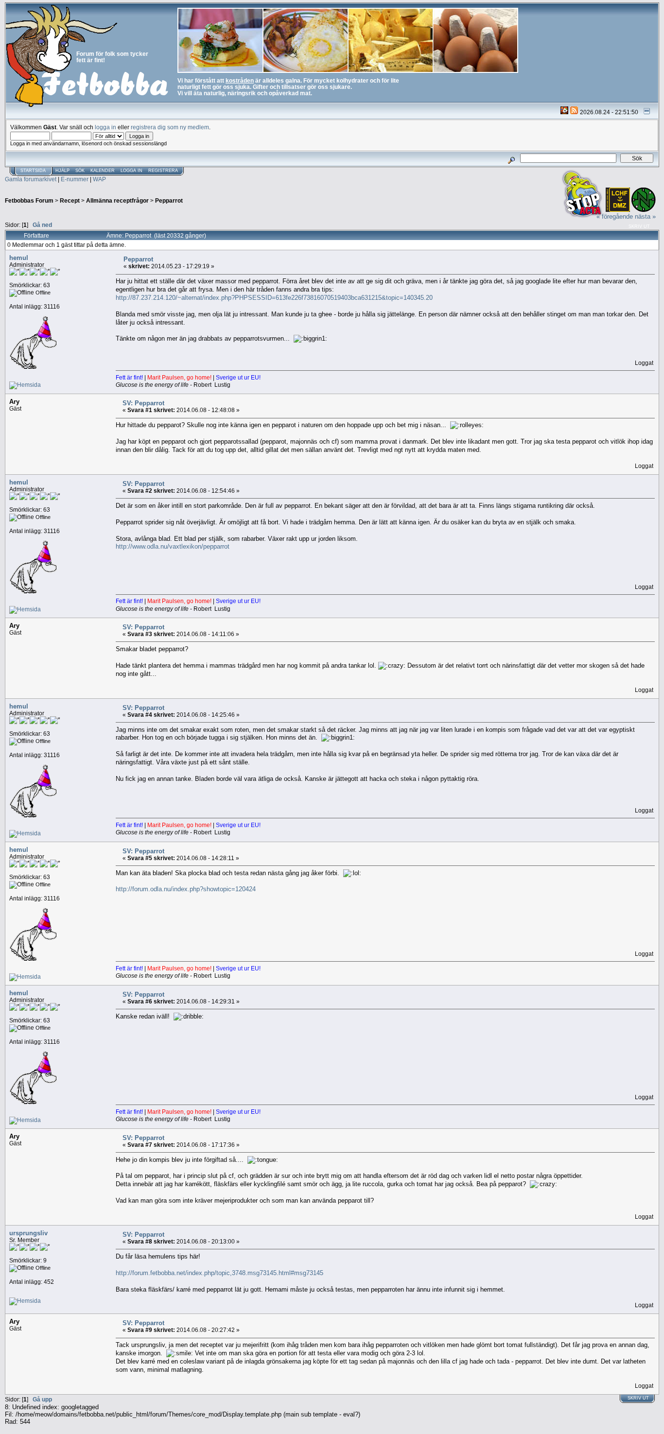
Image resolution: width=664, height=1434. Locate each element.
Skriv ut (639, 226)
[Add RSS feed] (574, 112)
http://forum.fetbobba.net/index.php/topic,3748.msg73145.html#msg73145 (219, 1273)
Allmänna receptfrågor (117, 200)
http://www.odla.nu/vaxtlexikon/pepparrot (172, 546)
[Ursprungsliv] (25, 1300)
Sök (80, 170)
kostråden (240, 80)
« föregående (614, 216)
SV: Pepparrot (143, 403)
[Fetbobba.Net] (25, 384)
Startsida (33, 170)
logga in (105, 127)
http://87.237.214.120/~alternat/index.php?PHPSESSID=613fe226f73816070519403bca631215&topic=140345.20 (274, 297)
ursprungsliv (28, 1233)
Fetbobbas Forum (29, 200)
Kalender (102, 170)
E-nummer (74, 179)
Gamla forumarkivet (30, 179)
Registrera (163, 170)
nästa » (645, 216)
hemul (18, 257)
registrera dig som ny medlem (170, 127)
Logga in (131, 170)
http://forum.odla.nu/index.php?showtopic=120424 (186, 889)
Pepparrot (169, 200)
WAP (99, 179)
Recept (70, 200)
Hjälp (62, 170)
